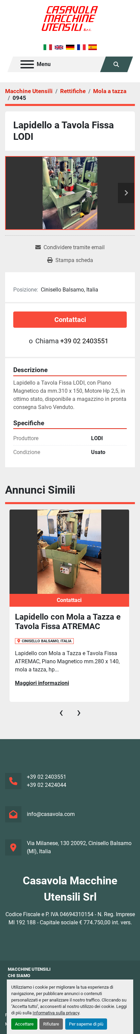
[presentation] (61, 712)
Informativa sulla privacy (56, 1012)
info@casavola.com (51, 814)
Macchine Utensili (29, 969)
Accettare (24, 1024)
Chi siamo (19, 975)
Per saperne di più (86, 1024)
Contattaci (70, 320)
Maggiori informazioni (42, 683)
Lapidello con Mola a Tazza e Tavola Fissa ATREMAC (68, 621)
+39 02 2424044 (46, 785)
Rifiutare (51, 1024)
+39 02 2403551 (84, 341)
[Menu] (27, 64)
